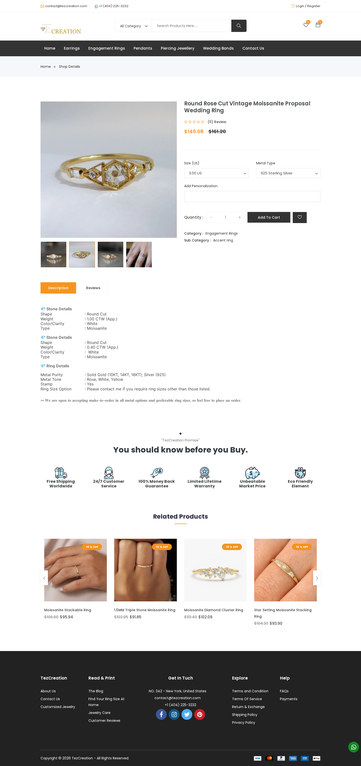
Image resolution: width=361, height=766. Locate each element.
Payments (288, 698)
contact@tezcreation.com (66, 6)
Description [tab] (58, 287)
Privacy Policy (243, 722)
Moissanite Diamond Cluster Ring (143, 610)
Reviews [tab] (93, 287)
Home (49, 48)
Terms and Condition (250, 691)
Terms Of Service (247, 698)
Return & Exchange (248, 706)
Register (313, 6)
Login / (301, 6)
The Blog (95, 691)
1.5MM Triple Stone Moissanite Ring (74, 610)
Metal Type (265, 163)
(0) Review (217, 121)
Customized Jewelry (58, 706)
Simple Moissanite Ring (274, 610)
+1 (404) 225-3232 (113, 6)
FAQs (284, 691)
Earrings (72, 48)
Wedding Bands (218, 48)
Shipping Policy (244, 714)
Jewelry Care (99, 712)
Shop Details (69, 66)
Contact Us (253, 48)
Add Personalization (201, 186)
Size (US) (191, 163)
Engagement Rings (106, 48)
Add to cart (269, 217)
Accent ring (223, 240)
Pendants (143, 48)
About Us (48, 691)
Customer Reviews (104, 720)
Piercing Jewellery (177, 48)
